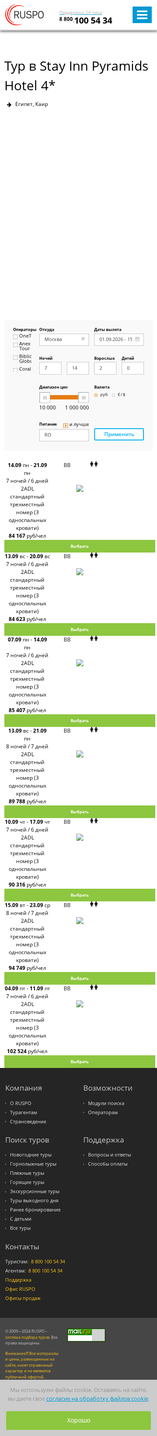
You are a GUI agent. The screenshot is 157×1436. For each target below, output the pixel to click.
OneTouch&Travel (25, 336)
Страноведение (28, 1122)
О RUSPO (20, 1103)
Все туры (20, 1228)
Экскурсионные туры (34, 1191)
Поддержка (18, 1280)
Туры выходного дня (34, 1200)
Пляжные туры (27, 1173)
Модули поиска (106, 1103)
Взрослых (104, 358)
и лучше (79, 424)
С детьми (20, 1219)
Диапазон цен (53, 387)
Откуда (46, 329)
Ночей (45, 358)
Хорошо (78, 1420)
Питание (48, 424)
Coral (25, 369)
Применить (119, 434)
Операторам (103, 1112)
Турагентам (23, 1112)
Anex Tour (25, 346)
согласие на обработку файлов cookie (97, 1398)
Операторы (22, 329)
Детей (128, 358)
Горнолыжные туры (33, 1164)
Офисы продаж (23, 1298)
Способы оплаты (107, 1164)
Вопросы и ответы (109, 1155)
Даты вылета (107, 329)
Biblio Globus (25, 359)
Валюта (101, 387)
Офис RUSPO (20, 1289)
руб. (104, 394)
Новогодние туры (30, 1155)
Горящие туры (27, 1182)
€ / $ (121, 394)
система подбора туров (27, 1337)
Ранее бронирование (35, 1210)
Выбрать (80, 546)
